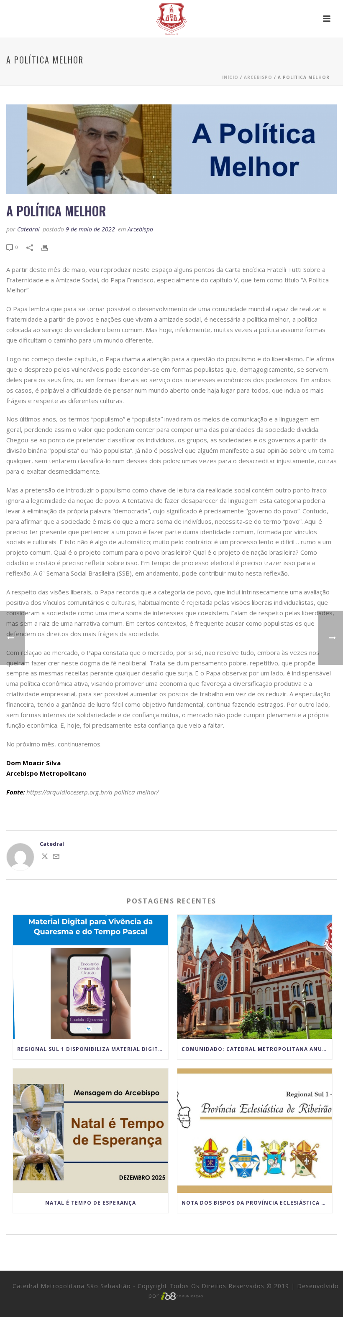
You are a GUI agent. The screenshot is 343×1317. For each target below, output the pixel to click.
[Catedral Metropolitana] (171, 19)
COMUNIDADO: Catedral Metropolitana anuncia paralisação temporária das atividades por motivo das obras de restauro (257, 1049)
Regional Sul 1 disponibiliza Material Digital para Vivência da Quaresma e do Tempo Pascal (92, 1049)
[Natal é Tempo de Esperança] (90, 1130)
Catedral (28, 229)
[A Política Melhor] (171, 149)
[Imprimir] (48, 247)
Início (230, 77)
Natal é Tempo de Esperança (90, 1202)
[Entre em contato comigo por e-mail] (56, 857)
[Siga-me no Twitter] (44, 857)
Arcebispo (258, 77)
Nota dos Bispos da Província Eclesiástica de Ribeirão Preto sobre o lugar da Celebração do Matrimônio (257, 1202)
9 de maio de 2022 (90, 229)
